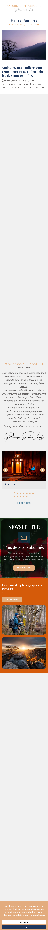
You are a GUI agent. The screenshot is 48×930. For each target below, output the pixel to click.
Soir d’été (9, 484)
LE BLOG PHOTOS (24, 503)
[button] (5, 470)
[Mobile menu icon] (45, 6)
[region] (24, 548)
